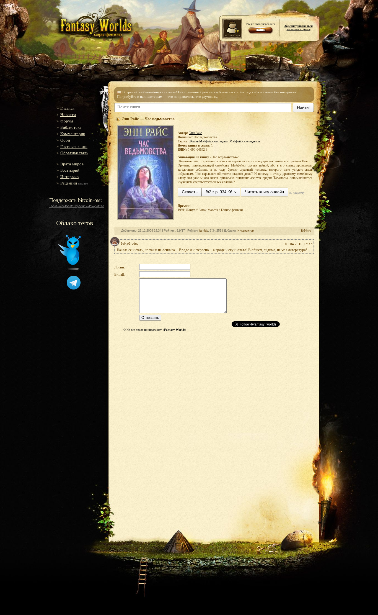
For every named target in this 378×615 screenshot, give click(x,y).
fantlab (203, 230)
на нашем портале (298, 27)
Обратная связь (74, 153)
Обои (65, 140)
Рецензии (68, 183)
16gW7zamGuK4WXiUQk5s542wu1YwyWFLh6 (76, 206)
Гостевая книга (73, 146)
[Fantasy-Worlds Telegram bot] (74, 288)
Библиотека (70, 127)
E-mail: (119, 274)
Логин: (119, 267)
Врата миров (72, 164)
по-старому (297, 192)
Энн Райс (195, 133)
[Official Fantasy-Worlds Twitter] (69, 269)
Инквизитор (245, 230)
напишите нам (151, 96)
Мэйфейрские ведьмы (244, 141)
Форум (66, 121)
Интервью (69, 177)
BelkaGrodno (129, 243)
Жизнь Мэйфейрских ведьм (208, 141)
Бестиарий (69, 170)
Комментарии (72, 134)
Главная (67, 108)
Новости (68, 114)
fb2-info (306, 230)
